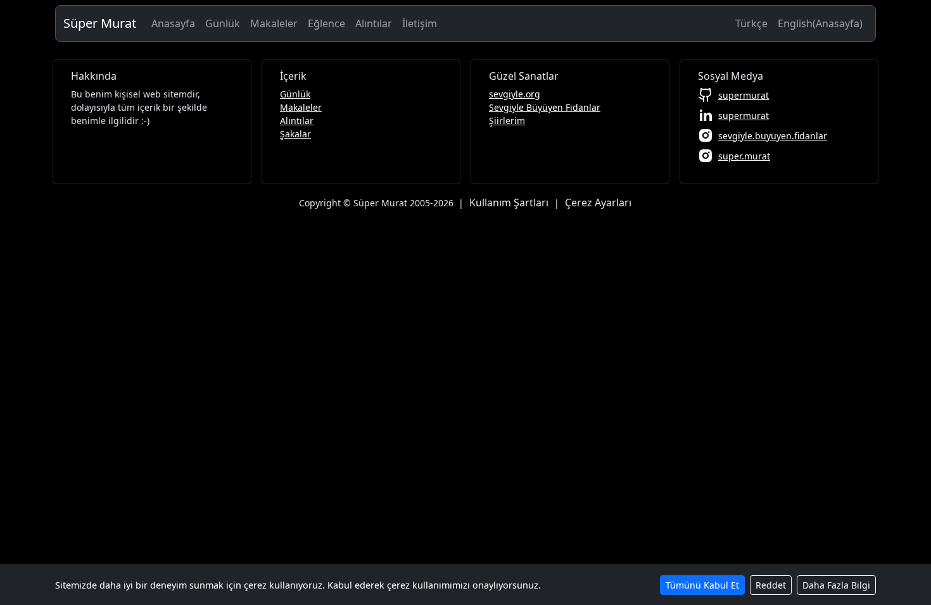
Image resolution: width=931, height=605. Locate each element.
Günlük (222, 23)
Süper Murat (99, 23)
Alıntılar (373, 23)
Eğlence (326, 23)
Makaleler (274, 23)
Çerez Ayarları (598, 202)
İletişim (419, 23)
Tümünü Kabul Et (702, 585)
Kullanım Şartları (508, 202)
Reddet (771, 585)
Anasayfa (173, 23)
